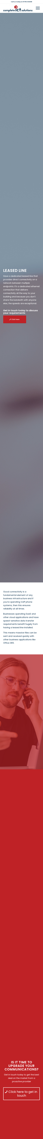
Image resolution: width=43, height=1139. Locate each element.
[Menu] (36, 8)
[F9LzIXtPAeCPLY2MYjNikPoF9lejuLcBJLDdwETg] (17, 8)
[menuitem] (36, 8)
